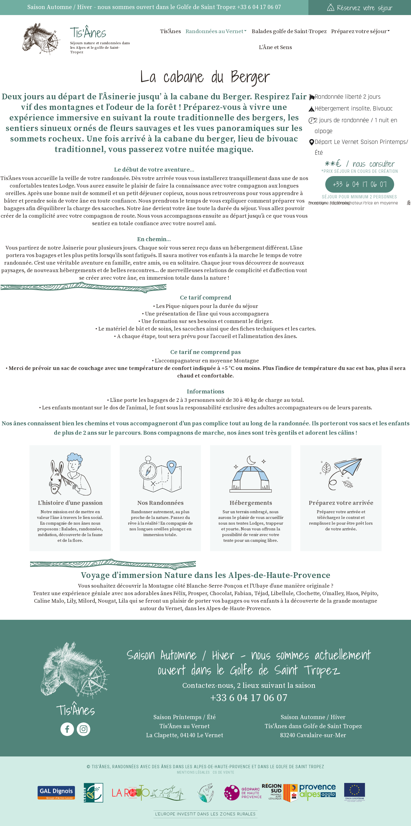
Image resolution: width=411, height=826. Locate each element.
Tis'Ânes (170, 31)
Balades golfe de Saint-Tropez (289, 31)
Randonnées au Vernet (214, 31)
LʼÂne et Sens (275, 47)
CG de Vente (223, 772)
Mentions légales (193, 772)
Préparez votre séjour (359, 31)
